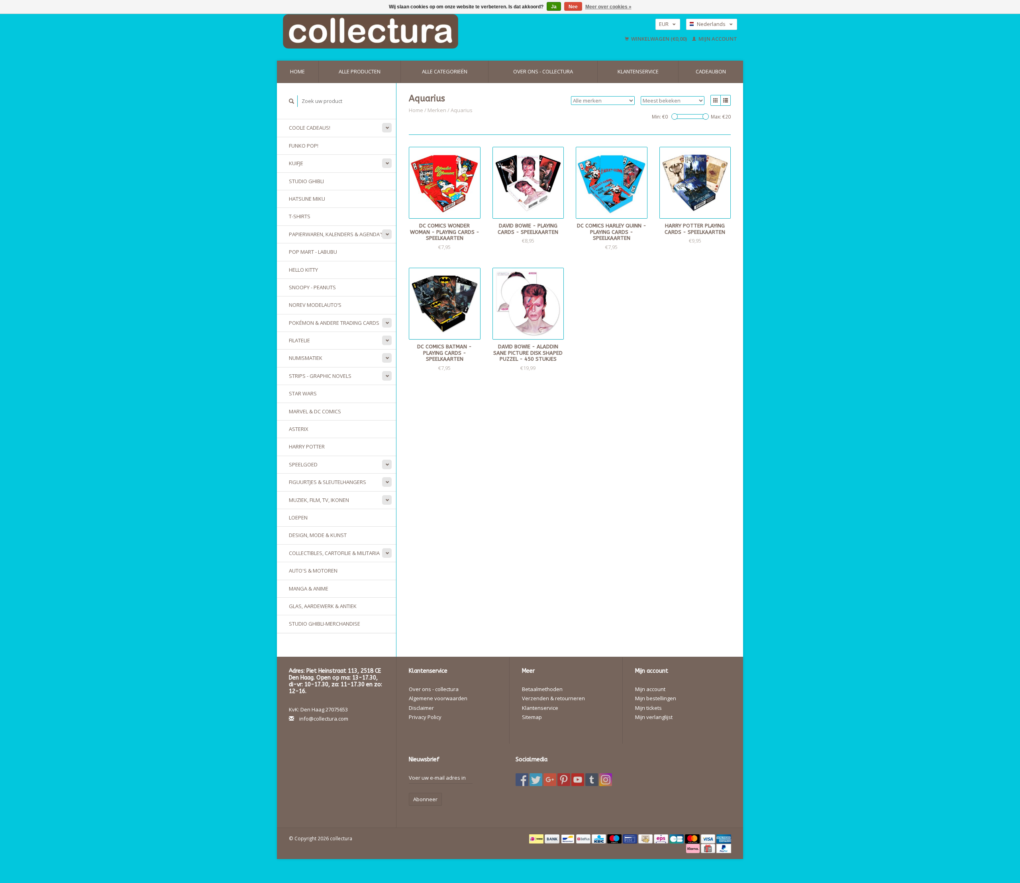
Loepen (298, 517)
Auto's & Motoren (313, 570)
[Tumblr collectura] (591, 779)
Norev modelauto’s (315, 304)
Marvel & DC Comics (315, 411)
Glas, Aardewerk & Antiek (323, 606)
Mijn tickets (648, 707)
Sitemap (532, 717)
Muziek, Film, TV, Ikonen (319, 500)
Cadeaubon (711, 71)
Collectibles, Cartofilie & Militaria (334, 553)
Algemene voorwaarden (438, 698)
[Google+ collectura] (549, 779)
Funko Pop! (303, 145)
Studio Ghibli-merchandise (324, 623)
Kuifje (296, 163)
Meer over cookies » (608, 7)
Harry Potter (307, 446)
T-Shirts (299, 216)
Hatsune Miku (307, 198)
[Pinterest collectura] (563, 779)
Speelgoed (303, 464)
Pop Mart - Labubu (313, 251)
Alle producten (360, 71)
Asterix (298, 429)
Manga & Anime (308, 588)
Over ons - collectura (543, 71)
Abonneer (425, 799)
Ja (554, 7)
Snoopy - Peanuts (312, 287)
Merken (437, 110)
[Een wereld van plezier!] (421, 31)
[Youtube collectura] (577, 779)
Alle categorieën (444, 71)
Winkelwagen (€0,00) (659, 38)
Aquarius (462, 110)
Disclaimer (421, 707)
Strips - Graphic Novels (320, 375)
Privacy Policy (425, 717)
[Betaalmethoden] (537, 838)
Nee (573, 7)
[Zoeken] (292, 101)
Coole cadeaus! (309, 127)
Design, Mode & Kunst (318, 535)
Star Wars (303, 393)
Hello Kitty (303, 269)
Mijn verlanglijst (654, 717)
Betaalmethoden (542, 689)
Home (297, 71)
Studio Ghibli (306, 181)
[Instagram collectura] (605, 779)
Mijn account (717, 38)
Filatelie (299, 340)
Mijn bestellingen (655, 698)
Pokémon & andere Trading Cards (334, 322)
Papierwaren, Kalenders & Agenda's (336, 234)
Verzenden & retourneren (553, 698)
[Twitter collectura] (536, 779)
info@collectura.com (323, 718)
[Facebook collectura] (522, 779)
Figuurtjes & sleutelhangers (327, 482)
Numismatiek (305, 357)
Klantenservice (638, 71)
